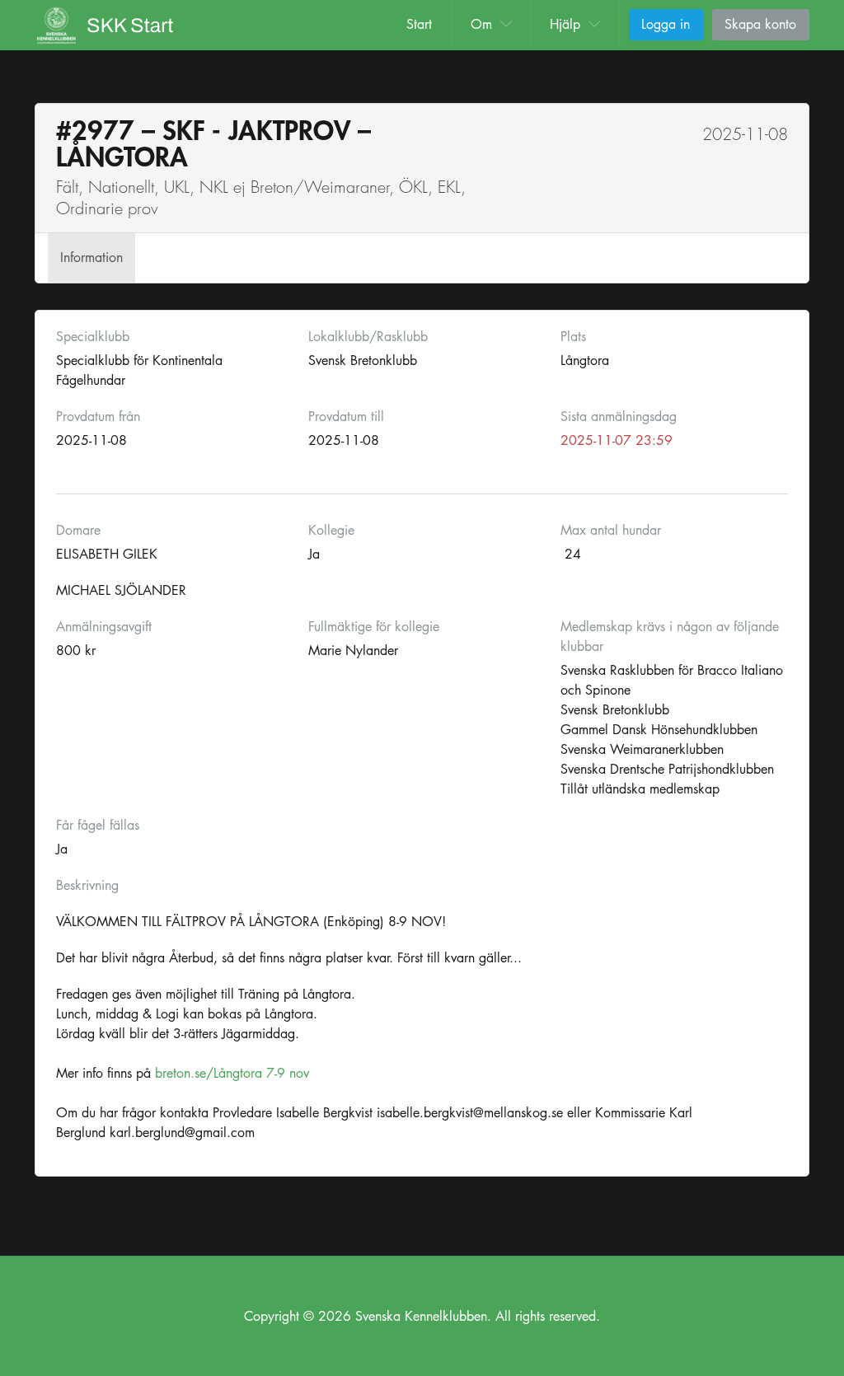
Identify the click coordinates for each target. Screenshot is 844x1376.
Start (419, 24)
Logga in (665, 24)
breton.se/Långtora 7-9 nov (232, 1073)
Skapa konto (760, 24)
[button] (492, 24)
